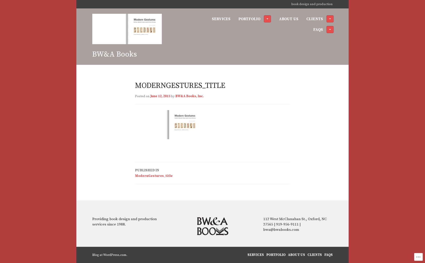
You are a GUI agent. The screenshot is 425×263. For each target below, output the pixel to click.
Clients (314, 19)
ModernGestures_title (154, 173)
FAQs (318, 29)
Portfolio (249, 19)
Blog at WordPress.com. (109, 255)
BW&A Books (114, 54)
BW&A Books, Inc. (189, 96)
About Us (288, 19)
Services (221, 19)
